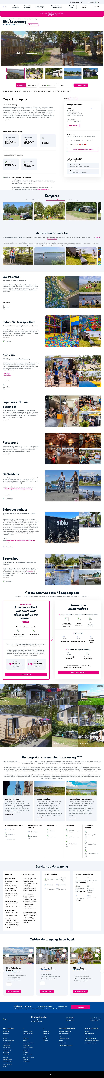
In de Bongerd (6, 1031)
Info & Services (65, 91)
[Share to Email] (73, 98)
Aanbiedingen (40, 7)
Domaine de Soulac (27, 1031)
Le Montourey (26, 1045)
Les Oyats (45, 1038)
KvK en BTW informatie (90, 1043)
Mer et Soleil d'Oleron (28, 1043)
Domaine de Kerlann (7, 1061)
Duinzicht (5, 1066)
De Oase (5, 1038)
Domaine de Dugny (7, 1059)
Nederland (14, 19)
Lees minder (6, 120)
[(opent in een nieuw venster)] (92, 1018)
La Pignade (26, 1050)
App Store (7, 373)
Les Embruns (26, 1061)
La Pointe (45, 1040)
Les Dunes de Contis (28, 1033)
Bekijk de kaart (33, 24)
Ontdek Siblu (71, 6)
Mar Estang (26, 1038)
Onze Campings (15, 6)
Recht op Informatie (89, 1033)
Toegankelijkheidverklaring (65, 1045)
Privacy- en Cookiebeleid (90, 1038)
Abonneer (81, 1007)
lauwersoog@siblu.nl (77, 115)
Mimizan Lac (46, 1033)
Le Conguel (5, 1057)
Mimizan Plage (46, 1031)
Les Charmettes (6, 1054)
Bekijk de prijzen (82, 85)
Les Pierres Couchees (28, 1047)
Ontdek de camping (13, 991)
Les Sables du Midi (27, 1054)
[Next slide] (97, 48)
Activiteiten (26, 91)
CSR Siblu (86, 1036)
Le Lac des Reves (27, 1036)
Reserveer (30, 571)
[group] (18, 211)
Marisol (25, 1040)
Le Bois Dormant (7, 1043)
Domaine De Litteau (7, 1064)
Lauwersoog (6, 1033)
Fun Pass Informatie (64, 1033)
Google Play (7, 375)
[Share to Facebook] (69, 98)
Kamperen (18, 91)
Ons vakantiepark (7, 91)
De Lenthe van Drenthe (8, 1040)
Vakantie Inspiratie (27, 6)
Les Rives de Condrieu (28, 1057)
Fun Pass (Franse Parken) (76, 2)
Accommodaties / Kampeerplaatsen (56, 6)
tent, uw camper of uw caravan (55, 200)
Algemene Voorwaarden (65, 1031)
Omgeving (56, 91)
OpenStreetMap (84, 566)
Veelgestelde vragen (64, 1038)
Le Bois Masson (6, 1045)
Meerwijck (5, 1036)
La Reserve (25, 1052)
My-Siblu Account (63, 1036)
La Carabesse (6, 1052)
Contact (61, 1040)
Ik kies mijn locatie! (26, 674)
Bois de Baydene (7, 1047)
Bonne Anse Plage (7, 1050)
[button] (53, 542)
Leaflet (77, 566)
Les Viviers (25, 1059)
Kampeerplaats (32, 85)
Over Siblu (86, 1031)
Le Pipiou (45, 1036)
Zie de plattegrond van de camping (83, 149)
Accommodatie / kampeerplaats (41, 91)
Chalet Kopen (91, 2)
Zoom (75, 305)
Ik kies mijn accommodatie (78, 672)
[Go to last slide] (7, 48)
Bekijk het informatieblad (29, 874)
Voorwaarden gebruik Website (91, 1040)
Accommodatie (21, 85)
